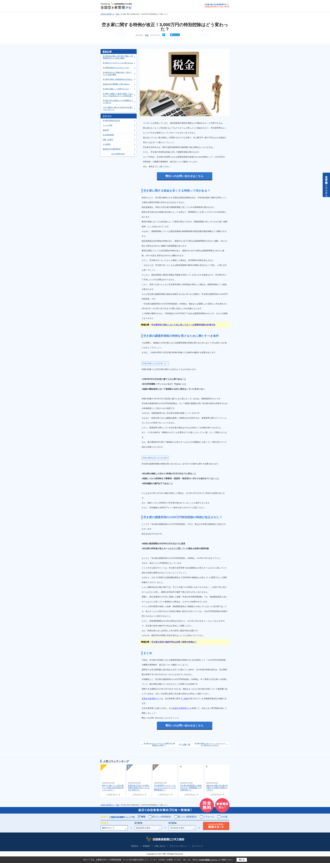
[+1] (168, 34)
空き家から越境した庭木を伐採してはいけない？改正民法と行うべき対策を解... (118, 95)
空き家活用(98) (108, 135)
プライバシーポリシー (179, 846)
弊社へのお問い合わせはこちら (185, 176)
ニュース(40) (107, 125)
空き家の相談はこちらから (326, 185)
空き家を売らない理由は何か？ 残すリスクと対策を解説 (117, 73)
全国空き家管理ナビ (107, 14)
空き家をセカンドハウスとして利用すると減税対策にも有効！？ (159, 744)
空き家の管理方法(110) (111, 121)
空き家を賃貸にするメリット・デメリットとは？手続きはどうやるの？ (210, 744)
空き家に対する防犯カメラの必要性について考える (118, 102)
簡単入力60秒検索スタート (216, 826)
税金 (117, 14)
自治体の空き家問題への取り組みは (116, 84)
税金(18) (106, 130)
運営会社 (134, 846)
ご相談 (185, 699)
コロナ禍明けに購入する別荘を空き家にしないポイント (118, 108)
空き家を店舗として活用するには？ (116, 89)
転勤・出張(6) (108, 140)
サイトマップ (197, 846)
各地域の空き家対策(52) (112, 149)
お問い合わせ (159, 846)
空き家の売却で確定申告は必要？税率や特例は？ (174, 642)
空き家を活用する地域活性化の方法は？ (118, 79)
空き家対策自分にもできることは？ (116, 68)
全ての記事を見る (118, 154)
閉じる (241, 860)
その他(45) (107, 144)
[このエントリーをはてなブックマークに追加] (163, 35)
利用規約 (146, 846)
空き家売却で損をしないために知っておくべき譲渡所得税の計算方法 (183, 325)
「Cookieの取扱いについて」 (208, 860)
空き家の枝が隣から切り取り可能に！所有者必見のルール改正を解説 (118, 57)
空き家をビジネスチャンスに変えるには (118, 63)
